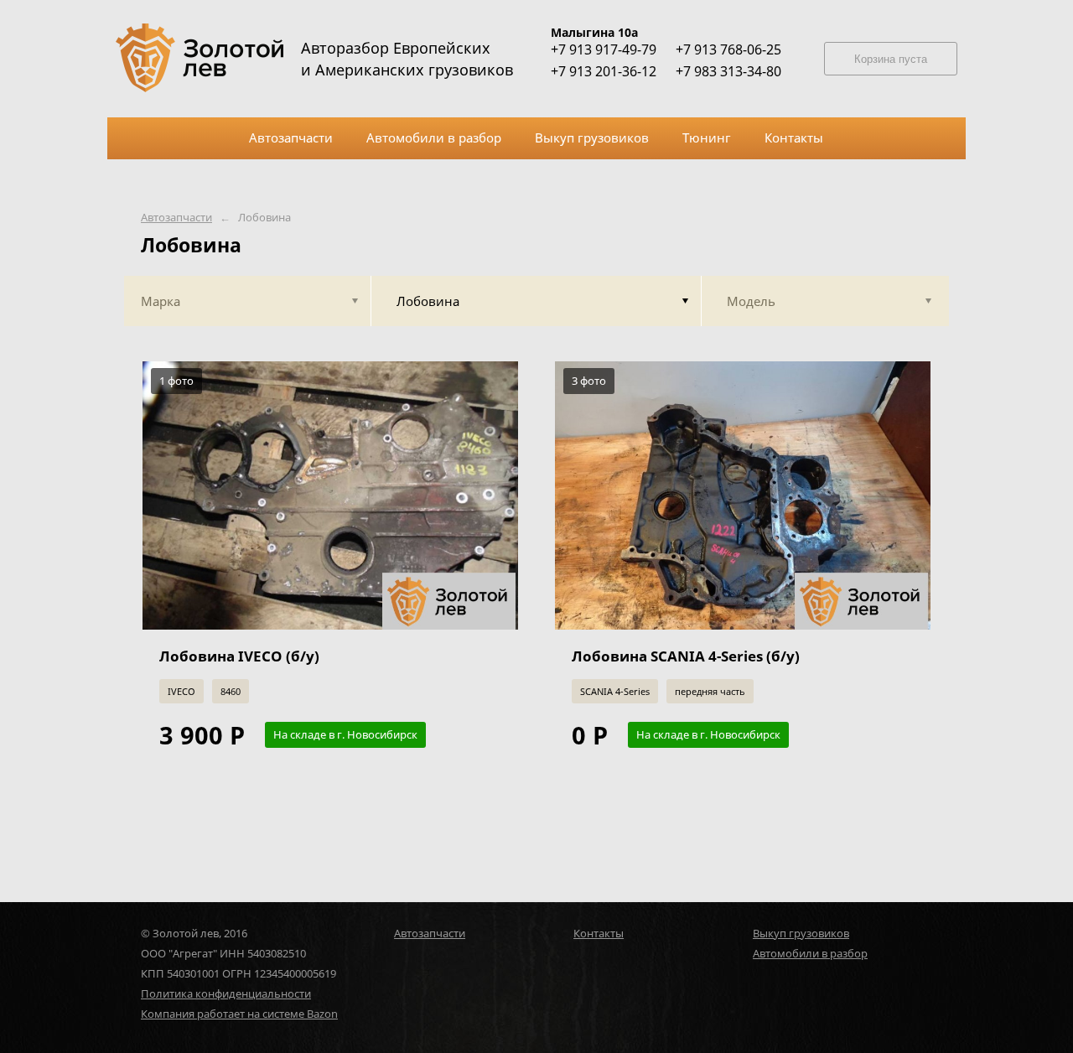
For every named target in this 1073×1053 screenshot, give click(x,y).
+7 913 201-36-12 (603, 71)
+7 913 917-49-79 (603, 49)
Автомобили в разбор (810, 953)
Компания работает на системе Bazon (239, 1013)
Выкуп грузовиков (801, 933)
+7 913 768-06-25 (728, 49)
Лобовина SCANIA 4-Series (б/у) (686, 656)
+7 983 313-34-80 (728, 71)
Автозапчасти (176, 217)
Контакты (598, 933)
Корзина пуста (890, 59)
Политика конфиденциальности (226, 993)
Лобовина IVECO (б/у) (239, 656)
